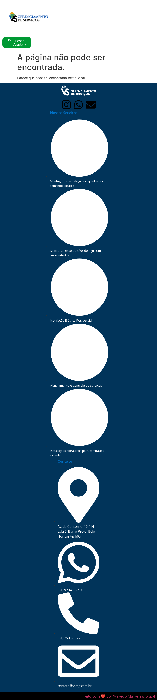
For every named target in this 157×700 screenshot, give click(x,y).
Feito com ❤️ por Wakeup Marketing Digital (119, 696)
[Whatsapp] (78, 105)
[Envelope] (91, 105)
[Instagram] (66, 105)
